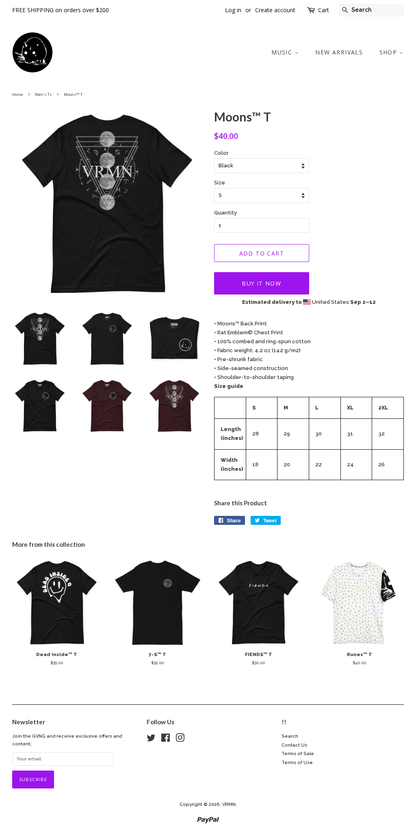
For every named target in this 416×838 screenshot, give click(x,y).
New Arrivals (339, 52)
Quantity (225, 213)
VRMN (229, 804)
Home (17, 94)
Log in (233, 10)
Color (221, 153)
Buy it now (261, 283)
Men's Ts (43, 94)
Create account (275, 10)
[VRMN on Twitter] (151, 740)
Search (290, 736)
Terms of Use (297, 762)
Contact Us (294, 745)
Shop (389, 52)
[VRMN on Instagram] (180, 740)
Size (219, 183)
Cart (323, 10)
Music (282, 52)
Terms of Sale (298, 753)
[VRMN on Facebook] (165, 740)
